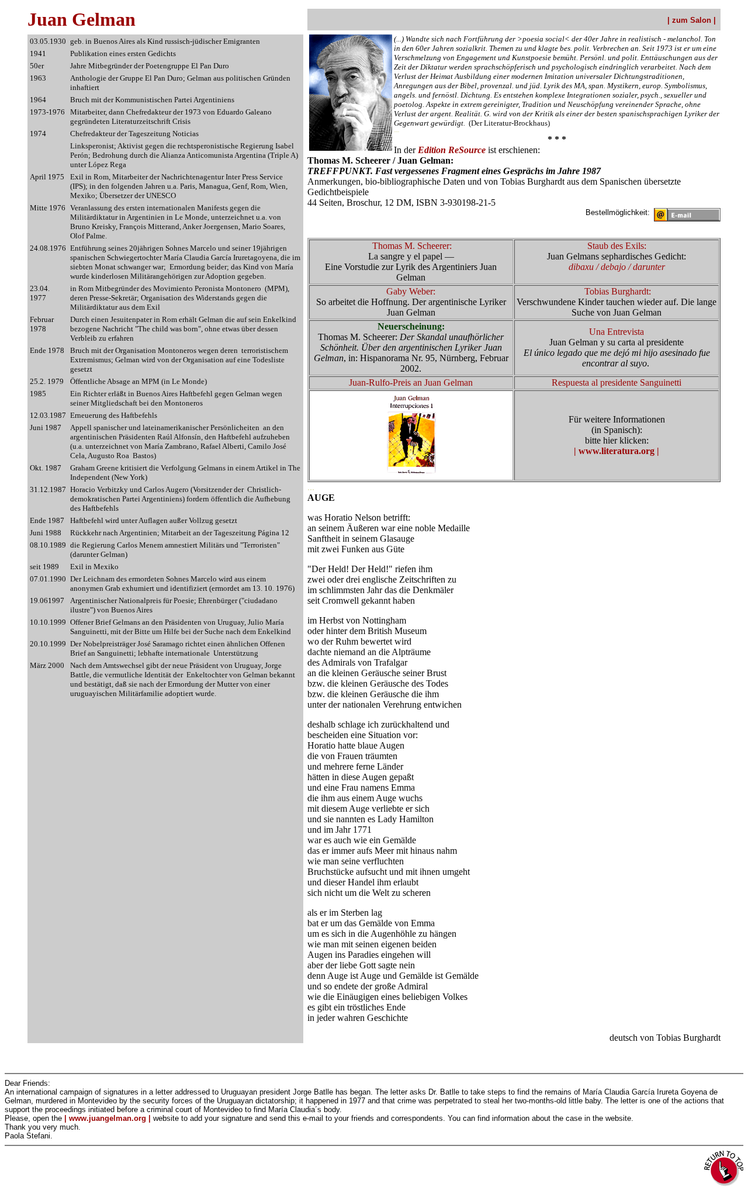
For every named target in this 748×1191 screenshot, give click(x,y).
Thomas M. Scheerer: (412, 246)
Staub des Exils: (616, 246)
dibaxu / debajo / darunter (617, 267)
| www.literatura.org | (616, 451)
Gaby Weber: (410, 291)
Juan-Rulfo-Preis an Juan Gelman (411, 382)
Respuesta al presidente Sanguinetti (616, 382)
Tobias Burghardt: (617, 291)
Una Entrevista (616, 332)
